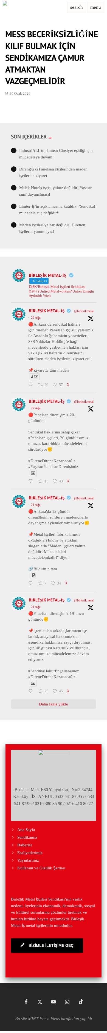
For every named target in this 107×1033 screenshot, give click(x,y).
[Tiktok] (80, 1001)
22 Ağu (36, 318)
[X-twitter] (39, 1001)
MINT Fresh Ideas (44, 1018)
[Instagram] (67, 1001)
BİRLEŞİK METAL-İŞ (46, 310)
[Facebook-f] (26, 1001)
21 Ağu (36, 505)
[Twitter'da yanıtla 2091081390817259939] (32, 481)
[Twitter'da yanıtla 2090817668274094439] (32, 584)
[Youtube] (53, 1001)
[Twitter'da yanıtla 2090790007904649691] (32, 691)
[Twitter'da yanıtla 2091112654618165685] (32, 385)
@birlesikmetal (84, 311)
